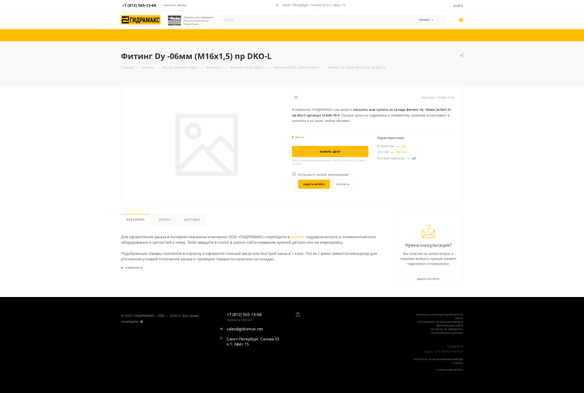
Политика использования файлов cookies (438, 361)
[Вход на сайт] (142, 321)
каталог (298, 236)
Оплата (165, 220)
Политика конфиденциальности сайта (439, 316)
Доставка (192, 220)
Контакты (342, 184)
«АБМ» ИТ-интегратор (443, 351)
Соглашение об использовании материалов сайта (440, 323)
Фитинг (402, 152)
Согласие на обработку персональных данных (446, 331)
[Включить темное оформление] (436, 5)
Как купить (136, 220)
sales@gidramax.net (245, 328)
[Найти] (440, 20)
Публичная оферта (450, 369)
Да (404, 146)
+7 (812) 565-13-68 (139, 5)
